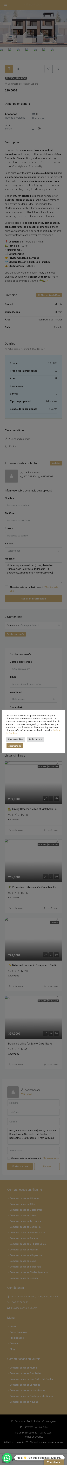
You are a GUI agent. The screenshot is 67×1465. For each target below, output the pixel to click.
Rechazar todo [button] (35, 739)
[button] (7, 1458)
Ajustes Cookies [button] (15, 739)
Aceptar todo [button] (14, 746)
